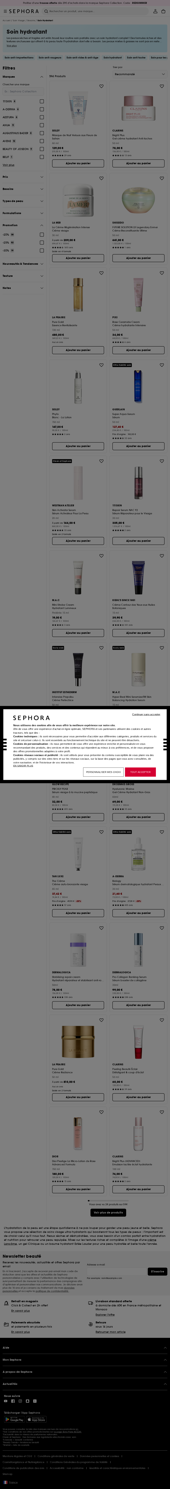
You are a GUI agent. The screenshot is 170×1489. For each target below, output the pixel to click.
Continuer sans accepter (146, 714)
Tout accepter (140, 772)
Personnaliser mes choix (103, 772)
